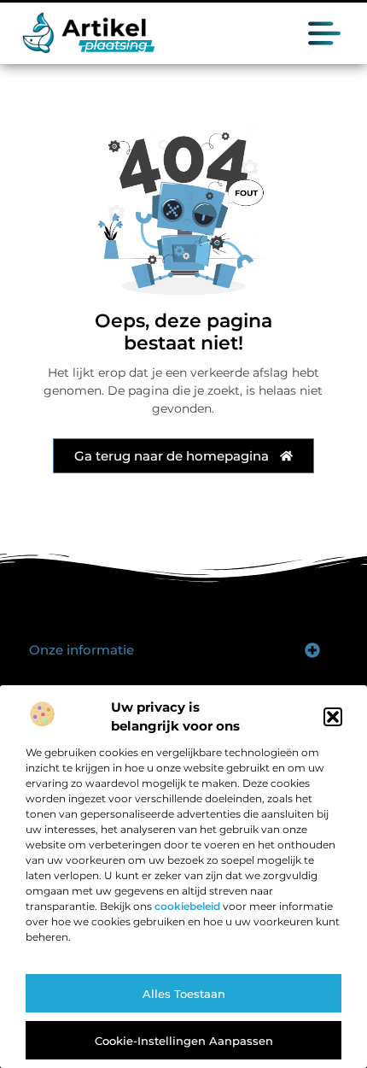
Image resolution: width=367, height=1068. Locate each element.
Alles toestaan (184, 994)
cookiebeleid (187, 906)
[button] (332, 716)
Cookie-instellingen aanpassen (184, 1040)
